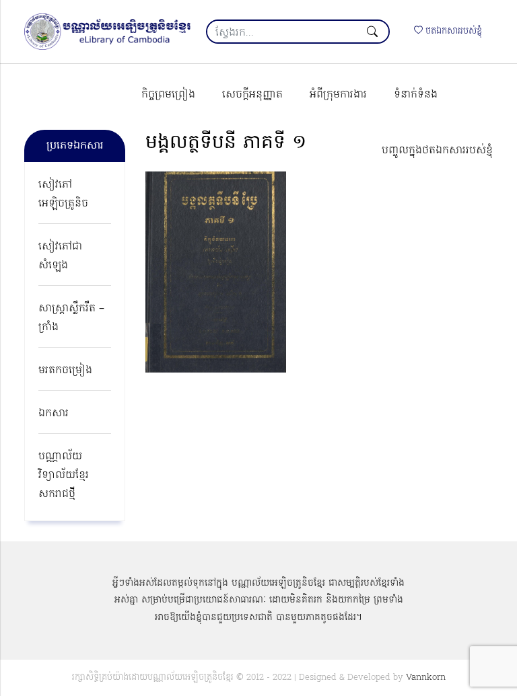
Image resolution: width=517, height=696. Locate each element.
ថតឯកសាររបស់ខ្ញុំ (452, 31)
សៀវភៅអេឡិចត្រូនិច (63, 194)
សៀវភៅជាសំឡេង (60, 256)
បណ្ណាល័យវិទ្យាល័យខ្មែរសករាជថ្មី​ (63, 475)
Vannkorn (426, 677)
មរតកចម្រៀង (65, 370)
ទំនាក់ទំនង (416, 95)
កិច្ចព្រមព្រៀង (168, 95)
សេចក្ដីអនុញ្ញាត (252, 95)
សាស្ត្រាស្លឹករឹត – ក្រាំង (71, 318)
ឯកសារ (53, 413)
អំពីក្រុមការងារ (338, 95)
